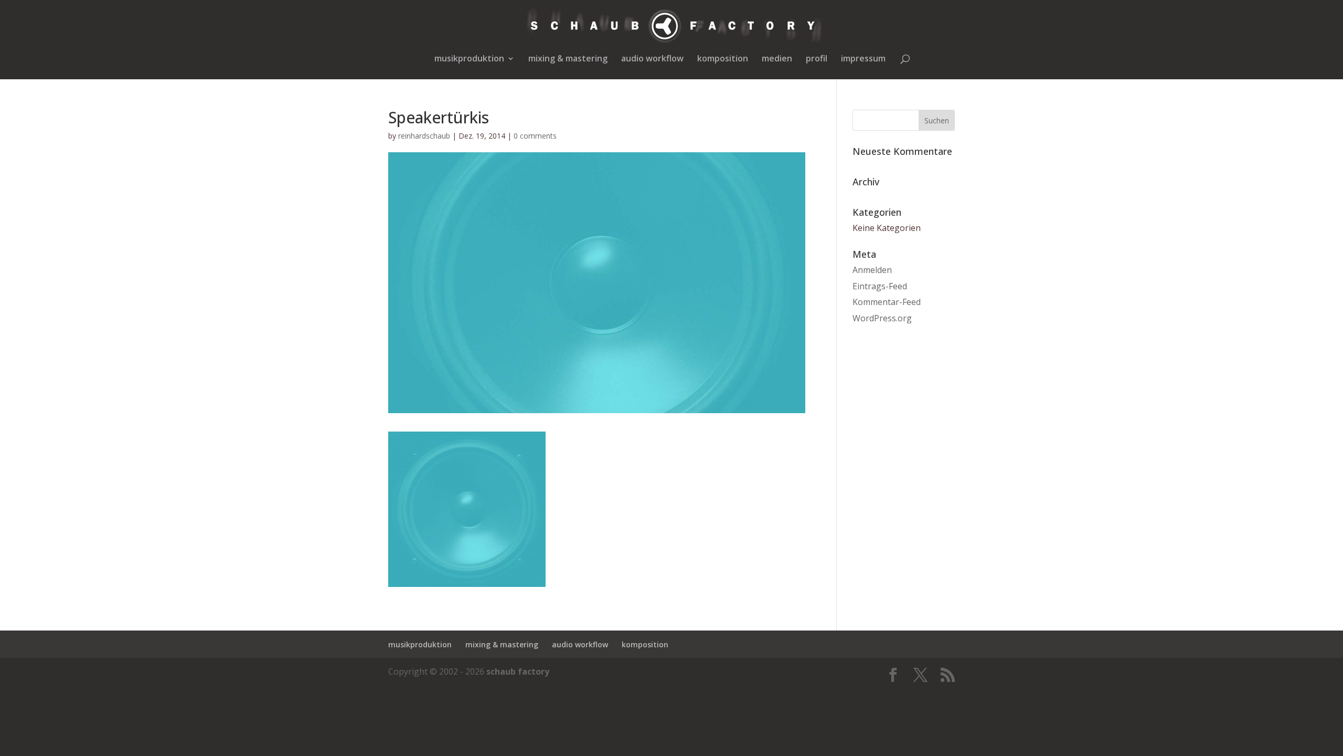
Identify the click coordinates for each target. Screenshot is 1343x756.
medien (777, 59)
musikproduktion (469, 59)
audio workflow (652, 59)
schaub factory (517, 671)
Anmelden (872, 270)
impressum (863, 59)
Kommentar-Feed (886, 302)
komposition (722, 59)
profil (816, 59)
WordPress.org (882, 318)
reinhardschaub (424, 136)
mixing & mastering (567, 59)
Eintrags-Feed (879, 286)
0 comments (535, 136)
